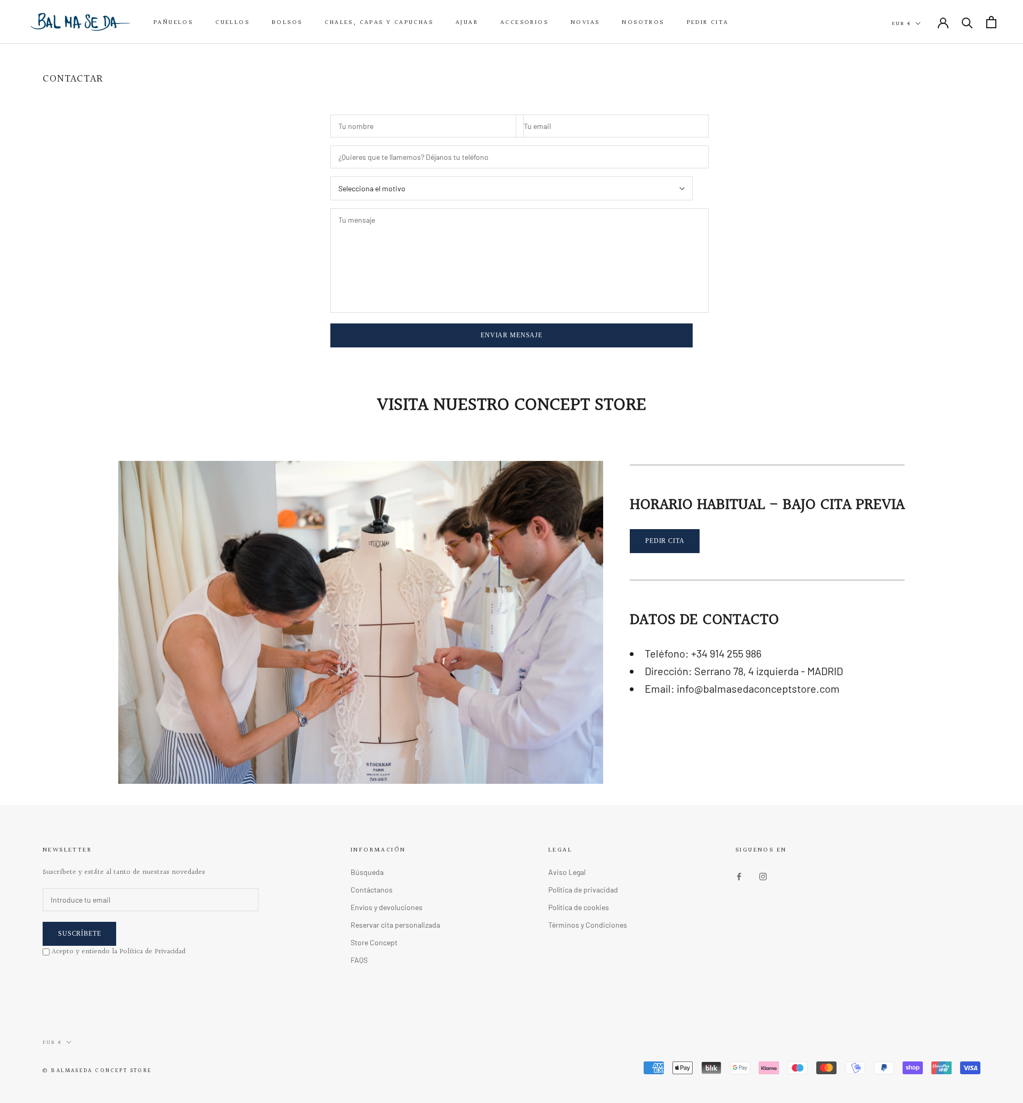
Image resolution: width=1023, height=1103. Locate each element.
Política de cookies (578, 907)
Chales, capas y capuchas (378, 23)
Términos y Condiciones (587, 924)
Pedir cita (708, 23)
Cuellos (232, 23)
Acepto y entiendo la (118, 952)
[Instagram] (763, 876)
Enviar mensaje (511, 335)
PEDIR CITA (664, 541)
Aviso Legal (567, 872)
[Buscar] (967, 22)
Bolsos (287, 23)
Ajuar (467, 23)
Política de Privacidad (152, 952)
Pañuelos (173, 23)
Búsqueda (367, 872)
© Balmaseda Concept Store (97, 1070)
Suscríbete (79, 933)
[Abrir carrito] (991, 22)
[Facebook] (739, 876)
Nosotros (643, 23)
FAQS (359, 959)
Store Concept (374, 942)
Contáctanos (372, 889)
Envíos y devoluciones (387, 907)
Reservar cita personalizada (395, 924)
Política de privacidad (583, 889)
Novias (585, 23)
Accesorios (524, 23)
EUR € (901, 23)
